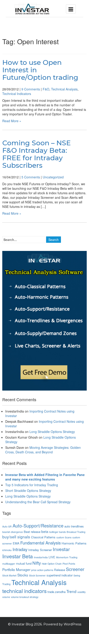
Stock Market (9, 575)
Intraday (20, 549)
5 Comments (30, 177)
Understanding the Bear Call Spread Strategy (38, 502)
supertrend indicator (60, 575)
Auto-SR (7, 526)
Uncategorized (53, 177)
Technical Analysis (64, 89)
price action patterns (42, 570)
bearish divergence (12, 532)
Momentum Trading (66, 557)
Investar (61, 549)
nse (44, 563)
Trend (71, 591)
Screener (75, 569)
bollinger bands (57, 532)
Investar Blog (22, 624)
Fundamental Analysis (40, 543)
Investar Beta (17, 556)
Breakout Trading (76, 532)
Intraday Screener (40, 550)
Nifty (36, 563)
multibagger (8, 563)
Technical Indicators (16, 93)
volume (6, 597)
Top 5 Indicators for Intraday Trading (31, 485)
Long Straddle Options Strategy (52, 431)
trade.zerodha (56, 592)
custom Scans (63, 537)
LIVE (52, 557)
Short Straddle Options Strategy (28, 490)
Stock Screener (37, 575)
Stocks (22, 574)
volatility (81, 592)
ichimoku (7, 550)
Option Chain (54, 563)
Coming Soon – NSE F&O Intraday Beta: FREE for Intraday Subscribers (36, 154)
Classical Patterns (43, 537)
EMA (16, 543)
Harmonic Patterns (74, 543)
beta (44, 531)
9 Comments (30, 89)
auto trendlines (74, 526)
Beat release (32, 532)
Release (59, 570)
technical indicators (24, 590)
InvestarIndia (41, 557)
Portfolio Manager (16, 569)
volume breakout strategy (24, 597)
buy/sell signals (16, 536)
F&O (46, 89)
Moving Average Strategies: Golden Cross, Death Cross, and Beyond (43, 449)
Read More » (11, 121)
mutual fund (23, 563)
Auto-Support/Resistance (38, 525)
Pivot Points (69, 563)
